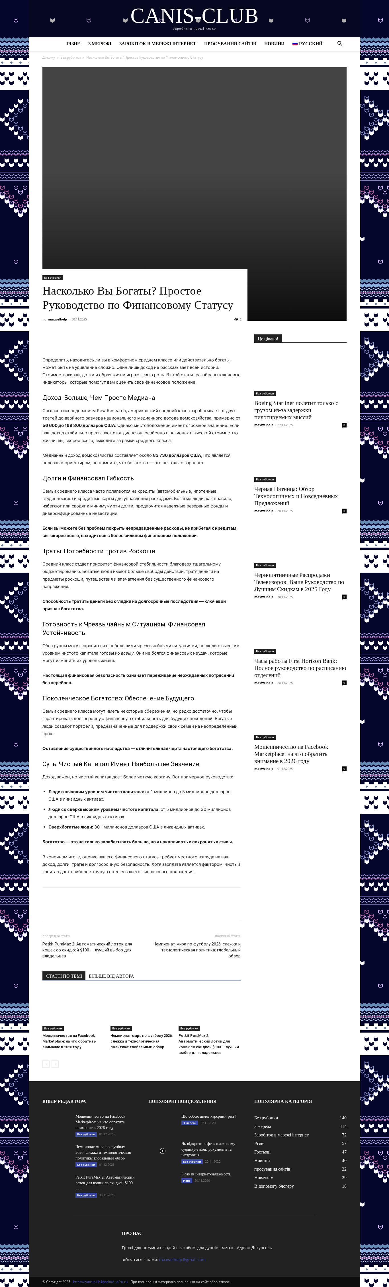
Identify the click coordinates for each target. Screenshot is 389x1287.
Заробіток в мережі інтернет (157, 43)
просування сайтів (230, 43)
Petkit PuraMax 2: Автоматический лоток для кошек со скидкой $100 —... (105, 1183)
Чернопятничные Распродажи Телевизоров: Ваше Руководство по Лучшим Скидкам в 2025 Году (299, 582)
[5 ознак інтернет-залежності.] (162, 1181)
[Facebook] (48, 340)
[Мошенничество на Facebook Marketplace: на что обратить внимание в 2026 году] (73, 1009)
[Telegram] (100, 340)
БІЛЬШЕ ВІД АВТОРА (111, 976)
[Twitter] (74, 340)
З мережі (99, 43)
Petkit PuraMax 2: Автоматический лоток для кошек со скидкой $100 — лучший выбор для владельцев (87, 950)
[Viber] (87, 340)
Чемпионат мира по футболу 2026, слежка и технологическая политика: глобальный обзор (197, 950)
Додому (48, 57)
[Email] (126, 340)
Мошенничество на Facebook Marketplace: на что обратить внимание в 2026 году (69, 1041)
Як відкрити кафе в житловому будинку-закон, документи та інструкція (208, 1149)
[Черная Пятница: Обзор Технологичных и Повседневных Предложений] (300, 459)
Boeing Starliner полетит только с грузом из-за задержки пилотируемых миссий (296, 410)
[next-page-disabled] (55, 1064)
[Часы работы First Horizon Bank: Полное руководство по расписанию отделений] (300, 631)
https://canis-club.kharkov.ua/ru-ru (100, 1281)
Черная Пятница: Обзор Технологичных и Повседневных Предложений (296, 496)
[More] (153, 340)
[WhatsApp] (113, 340)
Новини (274, 43)
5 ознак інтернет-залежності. (206, 1174)
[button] (340, 44)
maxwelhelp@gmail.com (182, 1259)
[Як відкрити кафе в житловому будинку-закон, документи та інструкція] (162, 1151)
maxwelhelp (57, 319)
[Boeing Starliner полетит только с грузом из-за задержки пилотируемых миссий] (300, 373)
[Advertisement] (194, 107)
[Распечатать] (140, 340)
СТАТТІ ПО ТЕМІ (64, 976)
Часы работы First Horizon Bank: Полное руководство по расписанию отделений (300, 668)
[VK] (61, 340)
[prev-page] (46, 1064)
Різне (73, 43)
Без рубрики (70, 57)
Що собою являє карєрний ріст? (208, 1116)
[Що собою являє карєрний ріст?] (162, 1124)
